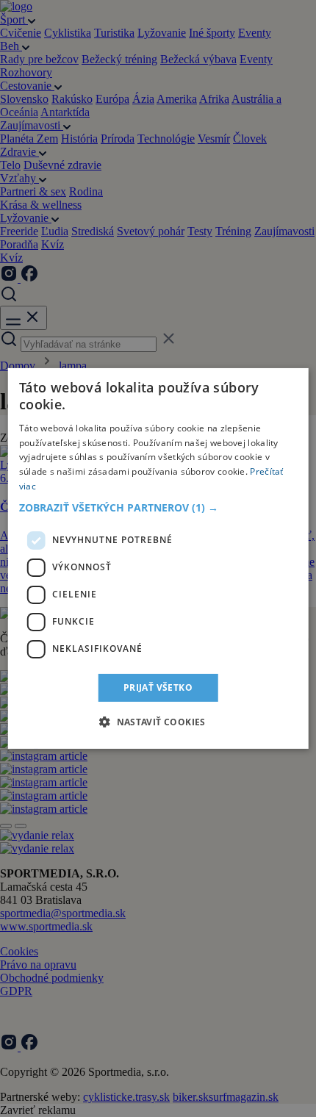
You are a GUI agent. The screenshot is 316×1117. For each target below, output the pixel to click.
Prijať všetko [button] (158, 687)
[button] (158, 507)
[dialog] (158, 558)
